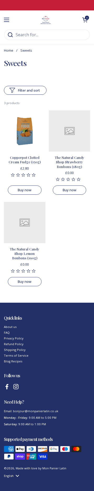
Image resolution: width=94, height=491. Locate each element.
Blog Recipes (13, 361)
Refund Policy (14, 344)
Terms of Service (16, 355)
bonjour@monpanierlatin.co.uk (35, 411)
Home (8, 50)
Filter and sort (29, 90)
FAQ (7, 332)
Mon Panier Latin (54, 468)
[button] (85, 20)
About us (10, 327)
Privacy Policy (14, 338)
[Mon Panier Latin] (46, 20)
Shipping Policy (15, 350)
